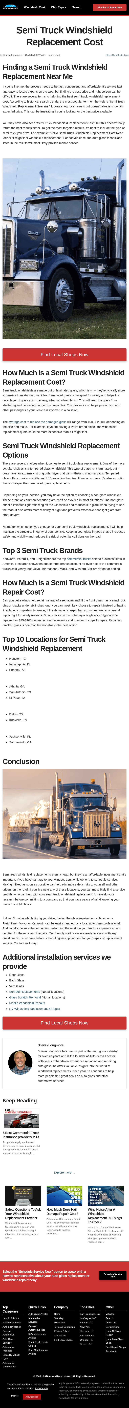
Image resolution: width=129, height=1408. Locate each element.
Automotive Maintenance (9, 1365)
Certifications (112, 1327)
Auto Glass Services (8, 1341)
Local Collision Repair (113, 1333)
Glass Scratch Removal (25, 997)
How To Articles (11, 1318)
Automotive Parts (12, 1322)
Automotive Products (8, 1349)
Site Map (58, 1318)
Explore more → (64, 1172)
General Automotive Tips (36, 1328)
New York (85, 1327)
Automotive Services (34, 1320)
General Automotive (8, 1333)
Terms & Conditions (64, 1327)
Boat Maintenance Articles (38, 1352)
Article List (111, 1322)
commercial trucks (79, 559)
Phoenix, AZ (86, 1322)
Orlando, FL (86, 1340)
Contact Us (60, 1335)
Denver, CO (86, 1344)
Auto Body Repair (12, 1326)
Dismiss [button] (14, 1396)
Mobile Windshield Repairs (27, 1003)
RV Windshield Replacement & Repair (34, 1008)
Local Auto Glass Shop (114, 1341)
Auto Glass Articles (38, 1314)
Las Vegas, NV (88, 1318)
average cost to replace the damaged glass (37, 422)
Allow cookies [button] (32, 1397)
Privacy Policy (61, 1331)
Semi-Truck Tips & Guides (38, 1344)
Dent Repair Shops (116, 1347)
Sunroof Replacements (24, 991)
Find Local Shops (63, 1340)
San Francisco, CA (90, 1314)
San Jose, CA (87, 1335)
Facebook (111, 1351)
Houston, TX (86, 1331)
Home (57, 1314)
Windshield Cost (34, 7)
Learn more (41, 1388)
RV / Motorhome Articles (37, 1336)
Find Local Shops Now (110, 7)
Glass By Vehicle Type (117, 55)
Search (76, 7)
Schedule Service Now (113, 1275)
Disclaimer (59, 1322)
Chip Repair (58, 7)
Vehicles (110, 1314)
